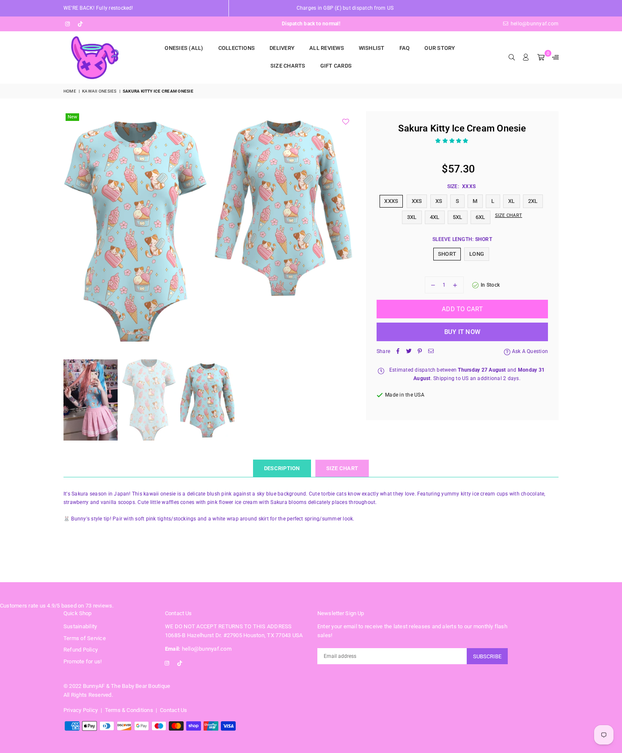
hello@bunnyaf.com (534, 24)
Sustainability (80, 626)
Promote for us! (82, 661)
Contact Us (173, 710)
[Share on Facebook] (397, 352)
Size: (461, 186)
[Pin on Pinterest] (419, 352)
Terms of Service (84, 638)
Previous (70, 231)
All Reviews (326, 48)
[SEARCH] (512, 57)
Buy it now (462, 332)
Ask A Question (529, 351)
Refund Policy (80, 649)
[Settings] (553, 57)
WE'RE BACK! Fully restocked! (98, 8)
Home (69, 91)
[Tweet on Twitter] (408, 352)
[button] (452, 141)
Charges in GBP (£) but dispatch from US (345, 8)
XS (438, 201)
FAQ (404, 48)
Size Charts (287, 66)
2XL (533, 201)
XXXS (391, 201)
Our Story (439, 48)
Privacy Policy (80, 710)
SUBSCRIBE (487, 656)
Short (447, 254)
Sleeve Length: (462, 239)
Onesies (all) (184, 48)
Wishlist (372, 48)
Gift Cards (336, 66)
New (72, 117)
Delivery (282, 48)
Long (476, 254)
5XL (457, 217)
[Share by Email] (430, 352)
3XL (412, 217)
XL (511, 201)
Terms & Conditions (129, 710)
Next (348, 231)
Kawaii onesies (99, 91)
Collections (236, 48)
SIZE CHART (342, 468)
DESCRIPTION (282, 468)
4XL (435, 217)
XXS (417, 201)
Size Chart (508, 215)
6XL (480, 217)
